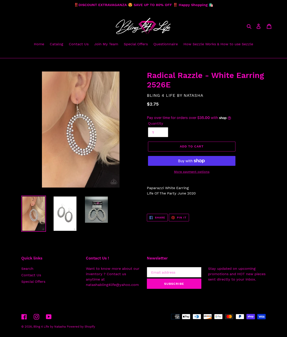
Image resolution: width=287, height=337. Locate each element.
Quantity (155, 123)
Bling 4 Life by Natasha (49, 326)
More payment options (191, 171)
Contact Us (31, 275)
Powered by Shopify (81, 326)
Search (27, 268)
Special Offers (33, 281)
